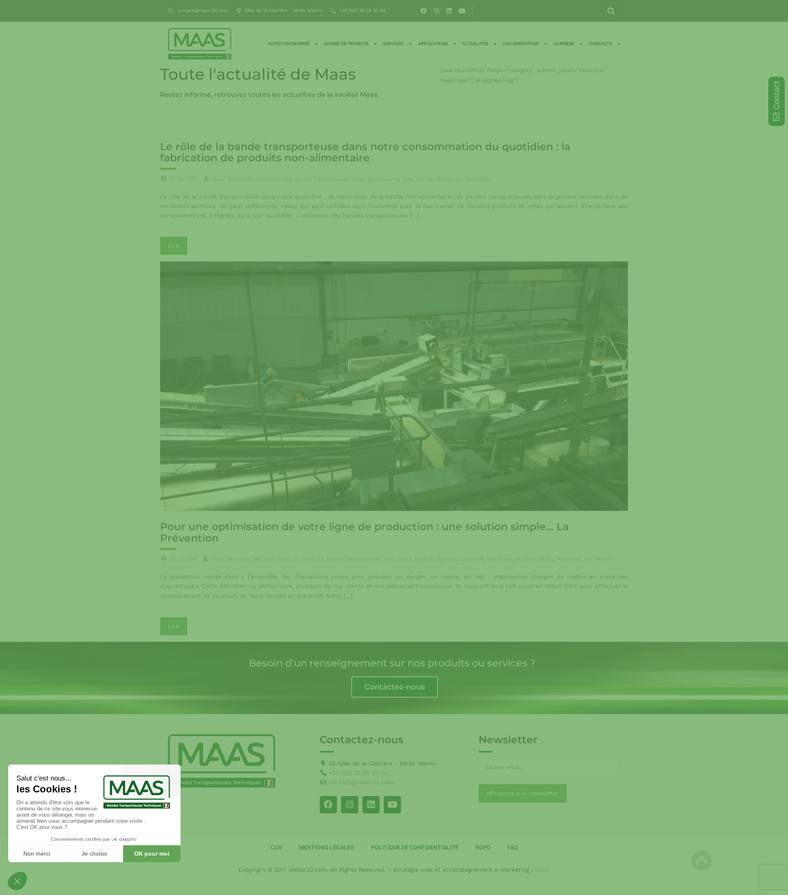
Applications (433, 43)
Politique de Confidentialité (414, 847)
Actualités (475, 43)
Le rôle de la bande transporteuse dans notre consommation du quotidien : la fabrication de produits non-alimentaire (365, 152)
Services (393, 43)
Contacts (600, 43)
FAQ (512, 847)
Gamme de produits (346, 43)
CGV (276, 847)
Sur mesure (598, 559)
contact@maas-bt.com (202, 10)
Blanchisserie (383, 179)
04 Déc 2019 (184, 179)
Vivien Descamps (231, 559)
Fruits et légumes (435, 559)
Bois (407, 179)
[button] (611, 11)
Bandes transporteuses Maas (329, 179)
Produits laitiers (535, 559)
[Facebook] (424, 11)
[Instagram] (437, 11)
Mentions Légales (326, 847)
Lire (173, 246)
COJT (542, 869)
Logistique (471, 559)
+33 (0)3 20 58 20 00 (362, 10)
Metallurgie (449, 179)
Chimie (424, 179)
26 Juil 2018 (183, 559)
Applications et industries (293, 559)
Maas (218, 179)
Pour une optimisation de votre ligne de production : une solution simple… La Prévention (364, 532)
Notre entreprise (288, 43)
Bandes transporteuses (264, 179)
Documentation (520, 43)
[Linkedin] (449, 11)
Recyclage (477, 179)
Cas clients (398, 559)
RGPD (482, 847)
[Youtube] (462, 11)
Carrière (563, 43)
